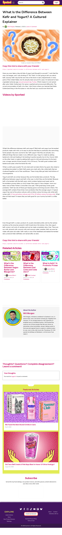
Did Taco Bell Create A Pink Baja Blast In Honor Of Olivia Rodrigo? (30, 464)
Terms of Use (31, 520)
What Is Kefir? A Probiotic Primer (50, 264)
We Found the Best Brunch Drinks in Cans (20, 425)
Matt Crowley (31, 275)
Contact (55, 512)
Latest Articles (9, 515)
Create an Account (31, 513)
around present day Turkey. (28, 82)
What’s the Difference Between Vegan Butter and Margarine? (11, 267)
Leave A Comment (31, 27)
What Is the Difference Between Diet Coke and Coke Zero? (30, 267)
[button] (13, 2)
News (9, 517)
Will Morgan (10, 27)
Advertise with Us (53, 513)
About (49, 512)
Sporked (27, 525)
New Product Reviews (9, 519)
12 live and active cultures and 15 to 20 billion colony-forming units (32, 194)
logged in (13, 376)
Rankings (9, 521)
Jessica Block (12, 275)
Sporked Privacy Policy (31, 519)
